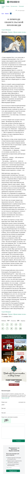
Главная (3, 6)
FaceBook (9, 402)
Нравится (7, 13)
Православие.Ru (5, 398)
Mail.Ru (17, 402)
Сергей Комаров (6, 30)
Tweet (3, 13)
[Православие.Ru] (13, 2)
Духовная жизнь (14, 6)
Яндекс (14, 402)
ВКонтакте (11, 402)
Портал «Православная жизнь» (17, 32)
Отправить (18, 440)
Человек (7, 6)
